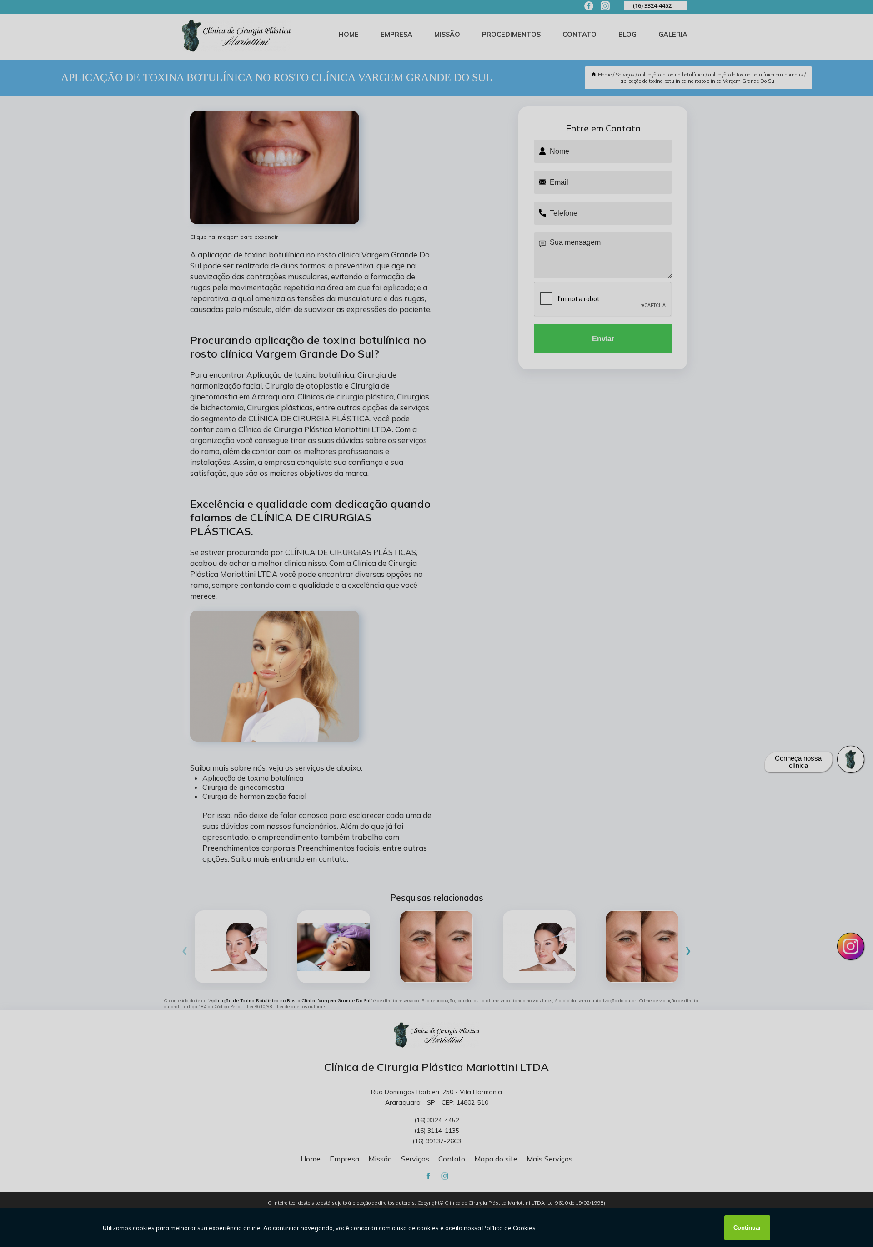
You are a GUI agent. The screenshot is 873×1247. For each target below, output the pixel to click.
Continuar (747, 1227)
